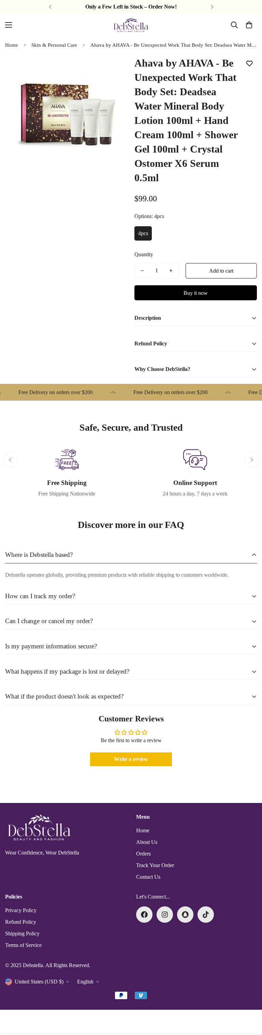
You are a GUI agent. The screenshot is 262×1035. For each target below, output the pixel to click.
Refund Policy (20, 922)
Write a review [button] (131, 759)
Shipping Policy (22, 933)
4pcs (143, 233)
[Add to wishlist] (249, 63)
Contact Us (148, 877)
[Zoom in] (113, 68)
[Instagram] (165, 914)
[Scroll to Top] (249, 998)
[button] (249, 25)
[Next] (212, 7)
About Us (146, 842)
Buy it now (196, 293)
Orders (143, 854)
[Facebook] (144, 914)
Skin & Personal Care (54, 45)
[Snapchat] (185, 914)
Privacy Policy (21, 910)
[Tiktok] (206, 914)
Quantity (143, 254)
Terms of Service (23, 945)
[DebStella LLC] (131, 25)
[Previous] (50, 7)
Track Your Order (155, 865)
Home (11, 45)
